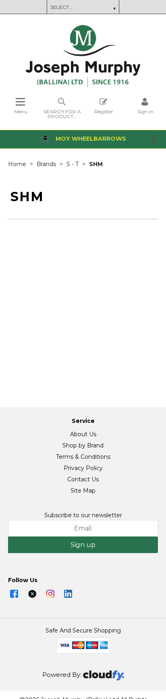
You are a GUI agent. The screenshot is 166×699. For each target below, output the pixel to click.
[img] (14, 594)
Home (18, 164)
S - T (73, 164)
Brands (47, 164)
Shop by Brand (83, 445)
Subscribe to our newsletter (83, 515)
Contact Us (83, 479)
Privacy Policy (83, 468)
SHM (96, 164)
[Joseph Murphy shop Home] (83, 85)
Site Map (83, 490)
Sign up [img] (83, 545)
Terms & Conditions (83, 456)
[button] (11, 139)
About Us (83, 434)
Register (103, 111)
